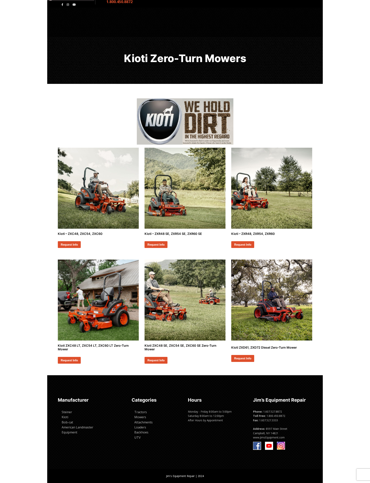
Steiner (67, 412)
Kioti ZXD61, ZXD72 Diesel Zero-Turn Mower (264, 347)
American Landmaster (77, 427)
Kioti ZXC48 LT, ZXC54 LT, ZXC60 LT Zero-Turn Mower (93, 347)
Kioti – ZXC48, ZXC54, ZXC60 (80, 234)
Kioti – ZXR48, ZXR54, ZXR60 (253, 234)
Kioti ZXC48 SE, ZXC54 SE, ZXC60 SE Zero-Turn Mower (180, 347)
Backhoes (141, 432)
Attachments (143, 422)
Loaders (140, 427)
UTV (137, 437)
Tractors (140, 412)
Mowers (140, 417)
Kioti (65, 417)
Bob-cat (67, 422)
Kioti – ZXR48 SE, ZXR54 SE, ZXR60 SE (173, 234)
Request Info (69, 244)
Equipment (69, 432)
